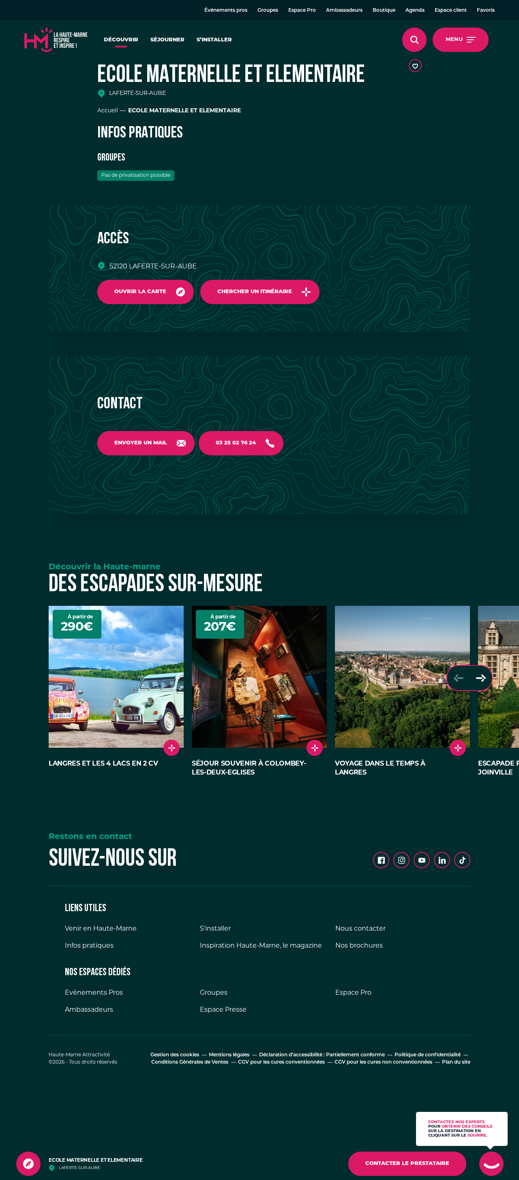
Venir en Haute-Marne (101, 929)
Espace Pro (302, 10)
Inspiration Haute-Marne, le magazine (261, 946)
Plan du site (456, 1062)
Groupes (267, 10)
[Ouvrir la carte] (28, 1164)
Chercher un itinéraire (254, 291)
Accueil (107, 111)
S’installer (214, 40)
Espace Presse (223, 1010)
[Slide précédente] (458, 678)
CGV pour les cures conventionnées (281, 1062)
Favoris (486, 10)
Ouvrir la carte (140, 291)
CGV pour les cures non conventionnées (383, 1062)
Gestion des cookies (174, 1055)
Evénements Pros (94, 993)
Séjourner (167, 40)
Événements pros (225, 10)
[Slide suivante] (481, 678)
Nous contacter (360, 929)
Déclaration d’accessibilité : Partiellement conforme (322, 1055)
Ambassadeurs (344, 10)
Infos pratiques (89, 946)
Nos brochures (359, 946)
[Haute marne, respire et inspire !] (56, 39)
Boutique (384, 10)
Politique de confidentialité (428, 1055)
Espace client (451, 10)
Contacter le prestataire (407, 1163)
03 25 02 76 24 (236, 443)
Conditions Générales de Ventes (189, 1062)
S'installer (215, 929)
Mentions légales (229, 1055)
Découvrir (121, 40)
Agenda (415, 10)
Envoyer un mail (140, 443)
